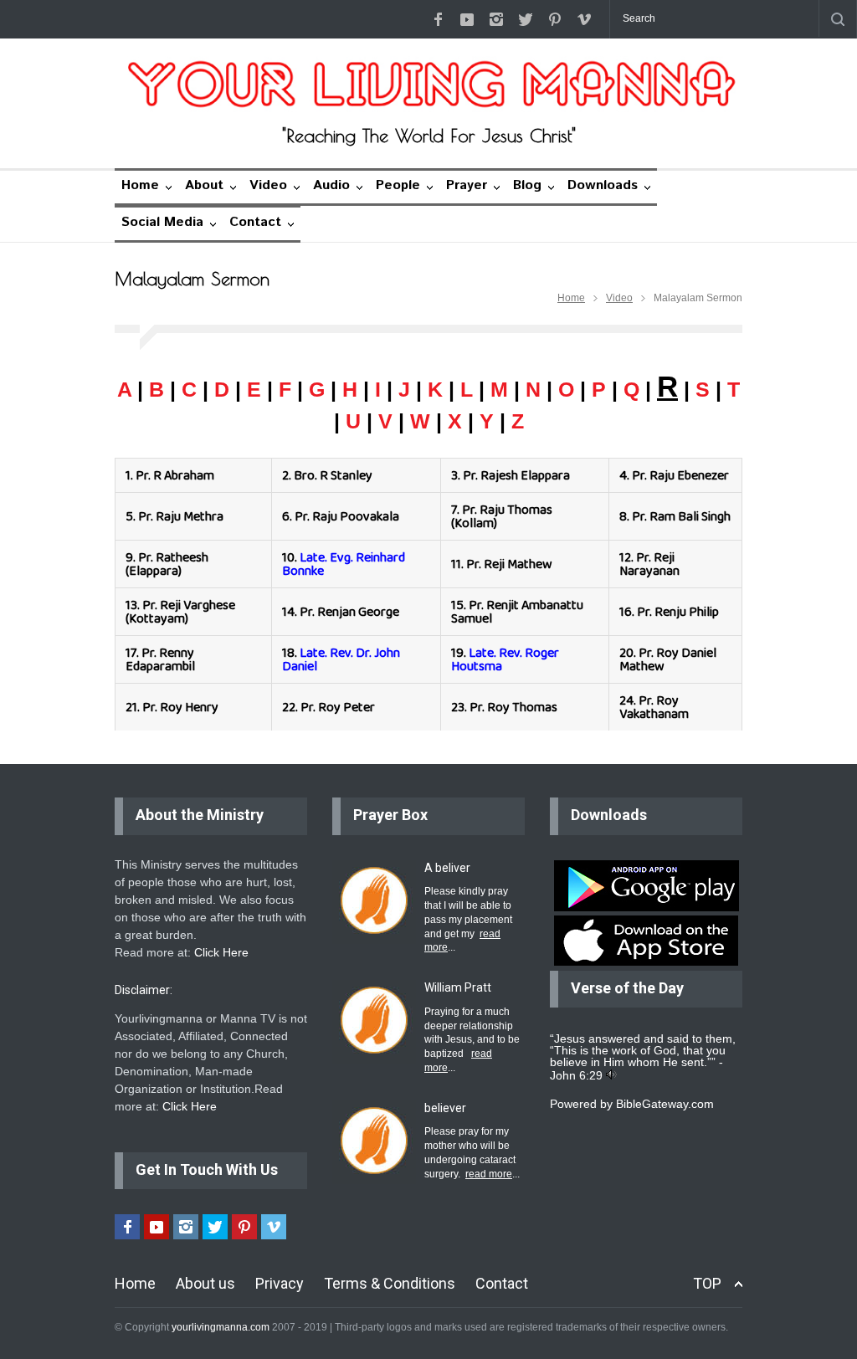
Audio (331, 185)
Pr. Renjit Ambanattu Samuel (517, 611)
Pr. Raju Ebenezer (680, 475)
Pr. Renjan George (349, 611)
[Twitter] (525, 19)
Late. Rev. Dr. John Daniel (341, 659)
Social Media (162, 222)
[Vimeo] (584, 19)
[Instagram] (496, 19)
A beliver (447, 867)
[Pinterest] (554, 19)
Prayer (466, 185)
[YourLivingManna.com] (428, 84)
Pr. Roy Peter (337, 706)
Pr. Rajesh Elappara (516, 475)
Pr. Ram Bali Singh (681, 516)
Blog (527, 185)
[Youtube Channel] (467, 19)
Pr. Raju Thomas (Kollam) (501, 516)
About (204, 185)
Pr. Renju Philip (678, 611)
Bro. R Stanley (333, 475)
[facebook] (437, 19)
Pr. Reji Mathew (509, 563)
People (398, 185)
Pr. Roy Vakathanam (654, 706)
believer (445, 1108)
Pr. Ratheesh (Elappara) (167, 563)
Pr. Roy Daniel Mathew (667, 659)
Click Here (221, 952)
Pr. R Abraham (175, 475)
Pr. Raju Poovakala (347, 516)
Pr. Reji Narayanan (649, 563)
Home (140, 185)
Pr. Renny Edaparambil (160, 659)
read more (488, 1174)
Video (268, 185)
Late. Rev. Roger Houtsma (505, 659)
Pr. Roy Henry (180, 706)
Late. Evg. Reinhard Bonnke (343, 563)
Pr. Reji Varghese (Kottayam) (180, 611)
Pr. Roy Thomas (513, 706)
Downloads (602, 185)
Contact (255, 222)
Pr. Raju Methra (180, 516)
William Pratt (457, 987)
